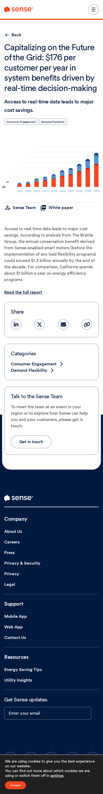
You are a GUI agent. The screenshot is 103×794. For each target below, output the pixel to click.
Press (9, 552)
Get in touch (31, 441)
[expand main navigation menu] (93, 9)
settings (56, 775)
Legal (9, 584)
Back (16, 34)
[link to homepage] (18, 498)
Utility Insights (18, 680)
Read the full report (23, 292)
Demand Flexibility (53, 121)
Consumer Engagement (21, 121)
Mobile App (15, 616)
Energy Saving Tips (23, 669)
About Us (13, 531)
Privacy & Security (22, 563)
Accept (15, 785)
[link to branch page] (18, 9)
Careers (12, 542)
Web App (13, 626)
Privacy (11, 573)
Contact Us (15, 637)
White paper (61, 207)
